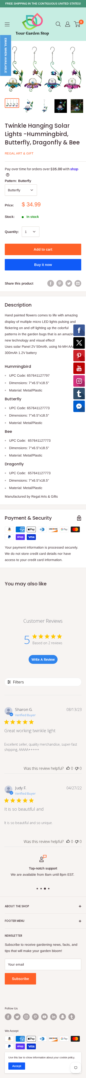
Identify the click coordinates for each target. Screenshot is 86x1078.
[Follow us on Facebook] (8, 1016)
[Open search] (58, 24)
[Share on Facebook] (50, 283)
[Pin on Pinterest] (59, 283)
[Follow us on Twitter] (17, 1016)
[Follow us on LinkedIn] (53, 1016)
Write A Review (43, 659)
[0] (77, 24)
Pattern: (18, 181)
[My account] (67, 24)
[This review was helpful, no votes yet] (68, 768)
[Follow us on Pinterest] (35, 1016)
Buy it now (43, 265)
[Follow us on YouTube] (44, 1016)
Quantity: (12, 232)
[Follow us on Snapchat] (62, 1016)
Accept (16, 1066)
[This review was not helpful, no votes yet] (76, 768)
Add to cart (43, 249)
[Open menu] (7, 24)
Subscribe (20, 979)
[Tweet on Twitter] (68, 283)
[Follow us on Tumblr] (71, 1016)
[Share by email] (78, 283)
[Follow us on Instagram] (26, 1016)
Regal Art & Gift (19, 153)
